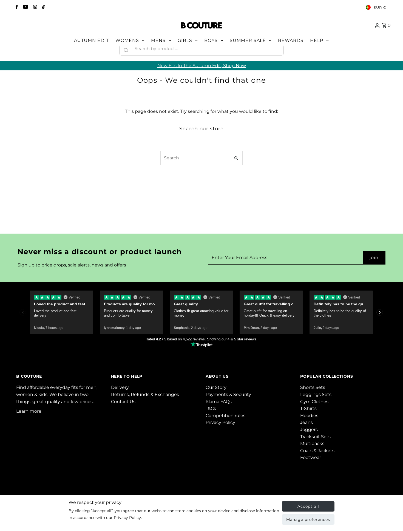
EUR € (379, 7)
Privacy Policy (220, 422)
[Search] (277, 49)
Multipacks (312, 443)
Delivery (120, 387)
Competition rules (225, 415)
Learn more (28, 411)
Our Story (216, 387)
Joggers (309, 429)
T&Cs (211, 408)
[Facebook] (16, 7)
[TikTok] (43, 7)
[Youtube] (24, 7)
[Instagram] (34, 7)
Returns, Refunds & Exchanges (145, 394)
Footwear (310, 457)
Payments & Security (228, 394)
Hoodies (309, 415)
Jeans (306, 422)
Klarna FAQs (219, 401)
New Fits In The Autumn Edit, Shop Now (201, 65)
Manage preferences (308, 519)
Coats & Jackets (317, 450)
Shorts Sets (312, 387)
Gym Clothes (314, 401)
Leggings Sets (315, 394)
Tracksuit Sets (315, 436)
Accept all (308, 506)
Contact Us (123, 401)
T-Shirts (308, 408)
